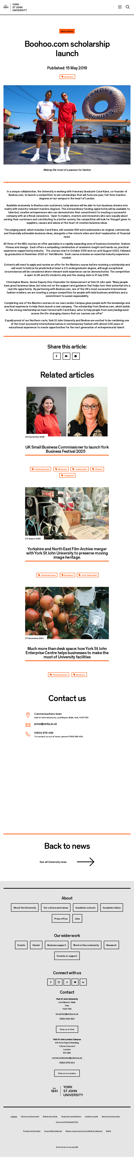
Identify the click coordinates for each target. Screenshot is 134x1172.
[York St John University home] (15, 7)
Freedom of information (31, 1131)
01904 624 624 (67, 1018)
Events (21, 945)
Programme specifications (71, 1117)
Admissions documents (111, 1117)
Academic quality (91, 1117)
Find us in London (67, 1073)
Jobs (77, 918)
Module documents (50, 1117)
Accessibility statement (53, 1131)
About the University (24, 907)
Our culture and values (55, 907)
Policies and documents (30, 1117)
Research (111, 945)
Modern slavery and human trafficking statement (84, 1131)
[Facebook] (50, 982)
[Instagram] (58, 982)
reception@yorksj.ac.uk (67, 1013)
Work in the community (86, 945)
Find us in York (67, 1029)
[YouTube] (75, 982)
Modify (108, 1131)
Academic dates (112, 907)
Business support (56, 945)
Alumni (36, 945)
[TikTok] (67, 982)
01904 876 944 (67, 1062)
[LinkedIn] (83, 982)
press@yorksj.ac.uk (45, 723)
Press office (61, 918)
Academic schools (85, 907)
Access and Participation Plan (67, 1122)
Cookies (14, 1116)
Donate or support (67, 955)
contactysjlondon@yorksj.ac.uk (67, 1057)
